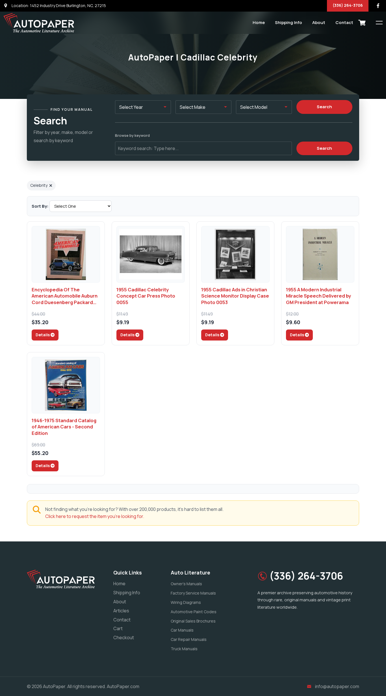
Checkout (123, 637)
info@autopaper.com (337, 686)
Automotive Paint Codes (193, 611)
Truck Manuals (184, 648)
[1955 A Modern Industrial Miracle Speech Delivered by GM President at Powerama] (320, 254)
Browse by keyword (132, 135)
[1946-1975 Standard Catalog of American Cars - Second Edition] (65, 385)
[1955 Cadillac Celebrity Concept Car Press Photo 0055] (150, 254)
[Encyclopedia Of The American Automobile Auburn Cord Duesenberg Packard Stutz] (65, 254)
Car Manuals (182, 630)
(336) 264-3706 (348, 5)
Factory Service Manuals (193, 593)
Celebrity (38, 185)
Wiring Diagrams (186, 602)
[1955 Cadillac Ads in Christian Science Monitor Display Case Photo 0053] (235, 254)
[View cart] (362, 22)
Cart (118, 628)
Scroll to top (12, 349)
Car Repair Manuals (189, 639)
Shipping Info (288, 22)
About (318, 22)
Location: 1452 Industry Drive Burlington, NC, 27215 (58, 5)
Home (259, 22)
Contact (344, 22)
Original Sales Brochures (193, 621)
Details (43, 334)
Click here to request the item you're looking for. (94, 516)
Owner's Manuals (186, 583)
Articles (121, 611)
